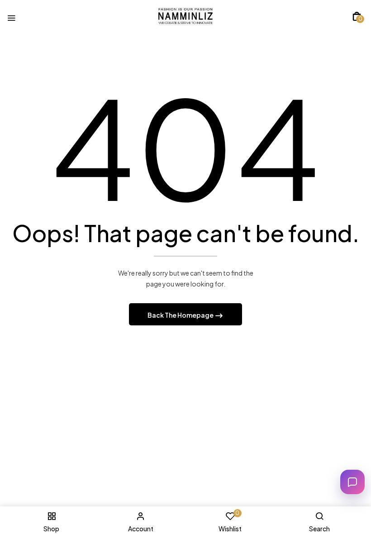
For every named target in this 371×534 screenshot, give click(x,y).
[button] (357, 16)
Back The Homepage (180, 315)
